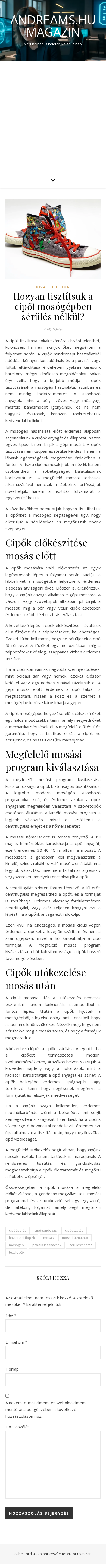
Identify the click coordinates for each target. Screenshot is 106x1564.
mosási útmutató (75, 1237)
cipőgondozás (46, 1230)
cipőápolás (17, 1230)
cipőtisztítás (74, 1230)
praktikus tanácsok (46, 1245)
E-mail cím (16, 1342)
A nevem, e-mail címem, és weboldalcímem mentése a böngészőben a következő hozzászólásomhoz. (45, 1409)
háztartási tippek (22, 1237)
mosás (48, 1237)
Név (10, 1315)
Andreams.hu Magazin (53, 26)
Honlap (12, 1369)
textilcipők (16, 1252)
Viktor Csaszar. (79, 1553)
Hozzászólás (17, 1426)
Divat (42, 287)
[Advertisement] (53, 116)
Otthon (61, 287)
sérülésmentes (81, 1245)
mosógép (16, 1245)
